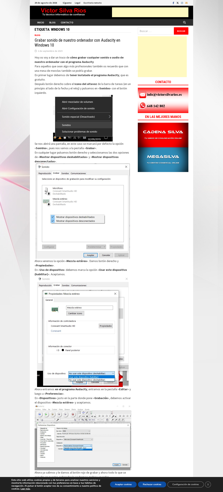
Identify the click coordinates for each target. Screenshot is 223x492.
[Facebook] (174, 3)
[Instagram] (182, 3)
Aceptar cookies (123, 484)
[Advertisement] (150, 12)
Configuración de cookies (185, 484)
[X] (178, 3)
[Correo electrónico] (186, 3)
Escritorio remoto (93, 2)
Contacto (67, 22)
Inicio (40, 22)
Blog (52, 22)
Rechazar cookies (152, 484)
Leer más (25, 488)
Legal (77, 2)
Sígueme (67, 2)
